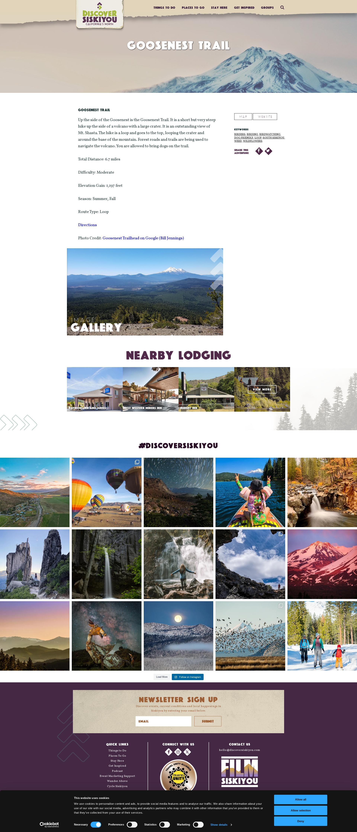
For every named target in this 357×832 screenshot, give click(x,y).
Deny (300, 821)
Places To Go (117, 756)
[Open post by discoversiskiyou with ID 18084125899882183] (35, 564)
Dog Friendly (243, 138)
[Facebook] (169, 752)
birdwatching (269, 134)
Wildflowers (252, 141)
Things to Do (117, 751)
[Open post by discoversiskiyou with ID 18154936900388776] (106, 492)
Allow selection (301, 810)
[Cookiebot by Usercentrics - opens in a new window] (49, 825)
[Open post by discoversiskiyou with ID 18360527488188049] (322, 636)
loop (258, 138)
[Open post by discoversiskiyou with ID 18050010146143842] (106, 636)
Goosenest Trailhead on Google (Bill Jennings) (143, 238)
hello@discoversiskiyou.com (239, 750)
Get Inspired (244, 7)
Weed (238, 141)
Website (265, 116)
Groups (267, 7)
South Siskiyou (273, 138)
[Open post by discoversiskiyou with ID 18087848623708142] (178, 564)
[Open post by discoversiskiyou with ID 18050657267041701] (178, 636)
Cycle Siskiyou (117, 786)
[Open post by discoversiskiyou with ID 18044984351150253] (322, 564)
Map (243, 116)
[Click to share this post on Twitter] (268, 151)
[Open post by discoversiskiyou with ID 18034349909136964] (250, 636)
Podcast (117, 771)
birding (252, 134)
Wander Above (117, 781)
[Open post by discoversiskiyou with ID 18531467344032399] (35, 492)
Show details (218, 824)
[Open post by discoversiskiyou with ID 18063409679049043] (250, 492)
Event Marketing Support (117, 776)
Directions (87, 225)
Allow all (300, 799)
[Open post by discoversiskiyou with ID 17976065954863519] (106, 564)
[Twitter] (187, 752)
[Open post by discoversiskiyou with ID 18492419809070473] (178, 492)
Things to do (164, 7)
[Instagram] (178, 752)
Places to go (193, 7)
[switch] (132, 825)
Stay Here (219, 7)
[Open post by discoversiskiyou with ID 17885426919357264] (322, 492)
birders (239, 134)
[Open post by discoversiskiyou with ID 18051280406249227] (250, 564)
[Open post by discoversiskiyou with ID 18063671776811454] (35, 636)
